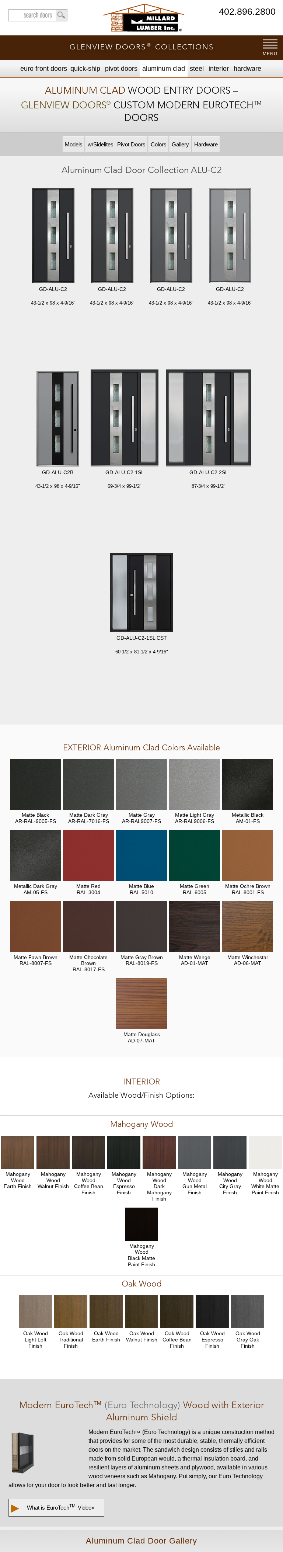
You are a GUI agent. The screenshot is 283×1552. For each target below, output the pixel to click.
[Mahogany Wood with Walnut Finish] (53, 1152)
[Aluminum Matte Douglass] (141, 1003)
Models (74, 144)
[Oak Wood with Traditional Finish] (70, 1311)
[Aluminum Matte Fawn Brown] (35, 926)
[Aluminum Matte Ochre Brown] (247, 855)
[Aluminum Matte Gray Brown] (141, 926)
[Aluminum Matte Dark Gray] (88, 784)
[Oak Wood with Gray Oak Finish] (247, 1311)
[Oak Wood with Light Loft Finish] (35, 1311)
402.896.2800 (247, 12)
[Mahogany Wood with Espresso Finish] (123, 1152)
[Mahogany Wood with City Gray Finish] (230, 1152)
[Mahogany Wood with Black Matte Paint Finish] (141, 1224)
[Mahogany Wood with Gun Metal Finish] (194, 1152)
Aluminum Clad (163, 68)
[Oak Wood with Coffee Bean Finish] (176, 1311)
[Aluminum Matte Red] (88, 855)
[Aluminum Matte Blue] (141, 855)
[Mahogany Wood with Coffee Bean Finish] (88, 1152)
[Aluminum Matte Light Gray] (194, 784)
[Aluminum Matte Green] (194, 855)
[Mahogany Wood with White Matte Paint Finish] (265, 1152)
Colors (159, 144)
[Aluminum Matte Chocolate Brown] (88, 926)
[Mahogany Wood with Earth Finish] (17, 1152)
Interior (219, 68)
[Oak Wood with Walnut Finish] (141, 1311)
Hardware (247, 68)
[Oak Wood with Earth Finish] (106, 1311)
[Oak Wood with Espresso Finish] (212, 1311)
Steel (197, 68)
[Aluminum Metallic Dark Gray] (35, 855)
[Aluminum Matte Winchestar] (247, 926)
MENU (270, 53)
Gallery (180, 144)
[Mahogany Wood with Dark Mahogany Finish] (159, 1152)
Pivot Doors (121, 68)
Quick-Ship (85, 68)
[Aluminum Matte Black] (35, 784)
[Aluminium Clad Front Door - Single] (53, 236)
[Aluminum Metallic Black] (247, 784)
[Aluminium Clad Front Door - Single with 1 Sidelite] (124, 418)
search (37, 15)
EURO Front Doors (43, 68)
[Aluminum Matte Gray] (141, 784)
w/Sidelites (100, 144)
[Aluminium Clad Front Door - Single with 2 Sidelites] (208, 418)
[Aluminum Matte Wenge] (194, 926)
